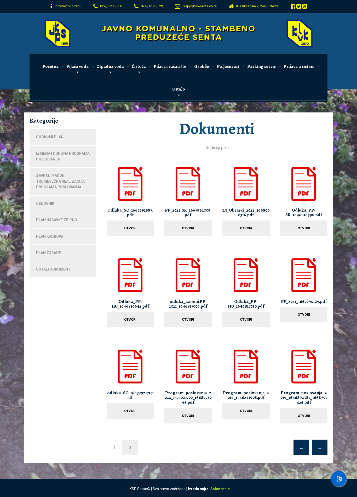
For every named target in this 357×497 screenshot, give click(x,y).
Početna (51, 66)
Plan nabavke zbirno (56, 220)
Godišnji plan (50, 137)
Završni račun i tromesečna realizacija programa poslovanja (60, 181)
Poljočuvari (228, 66)
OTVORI (130, 228)
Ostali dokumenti (54, 269)
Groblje (201, 66)
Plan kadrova (49, 236)
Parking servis (261, 66)
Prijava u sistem (299, 66)
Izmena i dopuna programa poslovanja (63, 156)
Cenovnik (45, 203)
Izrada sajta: (209, 489)
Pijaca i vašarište (170, 66)
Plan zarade (48, 253)
